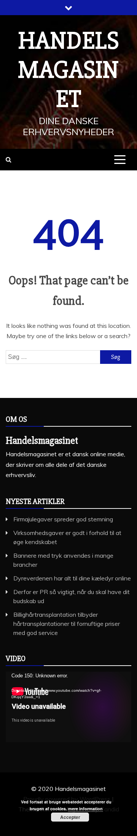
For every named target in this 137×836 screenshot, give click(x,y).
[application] (68, 707)
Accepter (70, 817)
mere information (85, 808)
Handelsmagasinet (68, 70)
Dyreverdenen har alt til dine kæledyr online (72, 578)
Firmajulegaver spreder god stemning (63, 519)
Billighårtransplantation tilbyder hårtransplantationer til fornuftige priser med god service (66, 623)
